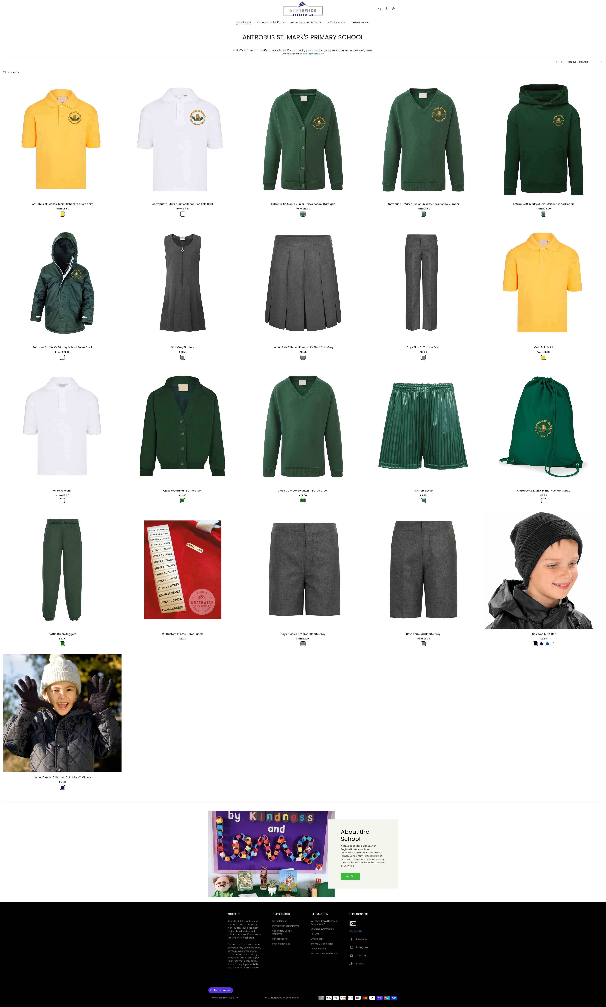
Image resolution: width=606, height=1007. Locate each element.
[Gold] (543, 357)
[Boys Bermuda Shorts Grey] (423, 570)
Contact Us (355, 931)
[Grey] (183, 357)
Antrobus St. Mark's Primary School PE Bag (543, 490)
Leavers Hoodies (281, 943)
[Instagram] (352, 947)
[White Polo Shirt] (62, 426)
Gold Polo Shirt (543, 347)
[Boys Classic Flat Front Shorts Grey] (303, 570)
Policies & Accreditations (324, 953)
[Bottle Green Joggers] (62, 570)
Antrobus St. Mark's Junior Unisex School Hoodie (543, 204)
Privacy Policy (318, 948)
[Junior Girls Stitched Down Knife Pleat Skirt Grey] (303, 283)
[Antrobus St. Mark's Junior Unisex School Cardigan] (303, 140)
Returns (315, 933)
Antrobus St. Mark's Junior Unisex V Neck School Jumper (423, 204)
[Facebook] (352, 939)
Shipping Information (322, 929)
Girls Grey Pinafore (182, 347)
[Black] (535, 644)
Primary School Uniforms (285, 926)
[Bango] (62, 214)
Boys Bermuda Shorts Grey (423, 634)
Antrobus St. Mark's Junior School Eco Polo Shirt (62, 204)
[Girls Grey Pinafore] (182, 283)
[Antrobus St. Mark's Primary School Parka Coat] (62, 283)
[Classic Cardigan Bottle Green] (182, 426)
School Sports (279, 938)
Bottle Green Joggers (62, 634)
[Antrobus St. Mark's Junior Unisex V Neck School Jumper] (423, 140)
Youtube (361, 955)
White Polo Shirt (62, 490)
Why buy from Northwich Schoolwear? (324, 923)
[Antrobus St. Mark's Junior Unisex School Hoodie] (543, 140)
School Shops (279, 921)
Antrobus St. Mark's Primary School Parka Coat (62, 347)
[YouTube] (352, 955)
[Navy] (541, 644)
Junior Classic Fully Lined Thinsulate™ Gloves (62, 777)
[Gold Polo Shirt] (543, 283)
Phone (359, 963)
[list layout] (557, 62)
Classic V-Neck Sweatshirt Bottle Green (303, 490)
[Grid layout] (561, 62)
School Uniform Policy (312, 53)
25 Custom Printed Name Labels (182, 634)
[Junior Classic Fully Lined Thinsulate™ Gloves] (62, 713)
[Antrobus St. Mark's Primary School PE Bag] (543, 426)
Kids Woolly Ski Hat (544, 634)
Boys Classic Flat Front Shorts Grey (303, 634)
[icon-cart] (393, 9)
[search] (379, 9)
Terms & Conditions (322, 943)
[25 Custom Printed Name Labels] (182, 570)
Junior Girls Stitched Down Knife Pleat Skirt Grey (303, 347)
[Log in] (386, 9)
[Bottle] (62, 357)
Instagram (362, 947)
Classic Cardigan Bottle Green (182, 490)
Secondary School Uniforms (282, 932)
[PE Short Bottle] (423, 426)
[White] (183, 214)
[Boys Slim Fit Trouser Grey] (423, 283)
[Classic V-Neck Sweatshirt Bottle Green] (303, 426)
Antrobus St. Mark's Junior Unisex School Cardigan (303, 204)
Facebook (361, 939)
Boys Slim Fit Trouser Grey (423, 347)
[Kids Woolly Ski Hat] (543, 570)
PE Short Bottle (423, 490)
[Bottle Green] (303, 214)
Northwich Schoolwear (286, 997)
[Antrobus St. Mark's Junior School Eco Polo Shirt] (62, 140)
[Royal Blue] (547, 644)
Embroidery (317, 938)
